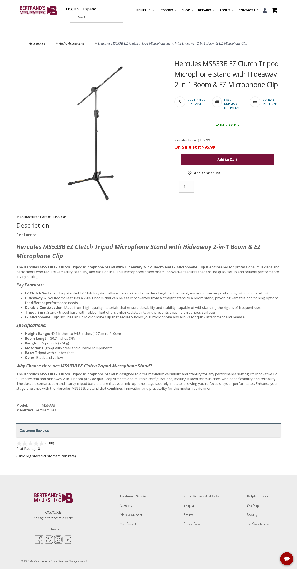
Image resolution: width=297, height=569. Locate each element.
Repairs (205, 10)
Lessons (166, 10)
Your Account (128, 524)
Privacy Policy (192, 524)
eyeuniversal (79, 561)
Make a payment (131, 515)
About (225, 10)
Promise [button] (194, 104)
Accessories (37, 43)
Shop (186, 10)
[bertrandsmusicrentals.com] (38, 10)
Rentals (143, 10)
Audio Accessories (71, 43)
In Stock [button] (228, 125)
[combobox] (72, 9)
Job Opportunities (258, 524)
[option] (90, 9)
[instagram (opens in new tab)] (58, 539)
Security (252, 515)
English (72, 9)
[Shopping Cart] (273, 10)
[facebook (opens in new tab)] (39, 539)
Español (90, 9)
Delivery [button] (231, 108)
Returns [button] (270, 104)
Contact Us (248, 10)
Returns (188, 515)
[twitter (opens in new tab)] (48, 539)
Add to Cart (227, 159)
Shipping (189, 505)
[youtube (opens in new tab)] (68, 539)
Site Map (253, 505)
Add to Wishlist (206, 173)
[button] (265, 10)
